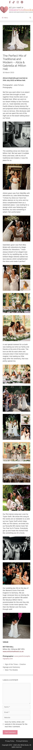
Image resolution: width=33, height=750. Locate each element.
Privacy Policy (9, 741)
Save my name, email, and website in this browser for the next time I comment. (16, 724)
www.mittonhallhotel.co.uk (13, 651)
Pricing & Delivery (22, 741)
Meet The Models (11, 670)
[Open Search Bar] (30, 17)
